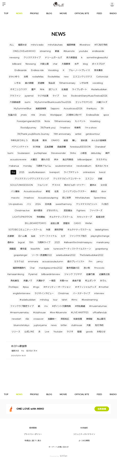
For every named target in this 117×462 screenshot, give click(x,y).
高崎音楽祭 (41, 108)
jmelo (24, 115)
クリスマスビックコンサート (67, 178)
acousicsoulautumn (52, 261)
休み (56, 159)
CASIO (77, 223)
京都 (100, 178)
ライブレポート (79, 89)
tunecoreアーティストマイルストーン (72, 248)
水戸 (76, 64)
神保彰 (89, 319)
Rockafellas (54, 76)
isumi (27, 102)
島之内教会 (68, 159)
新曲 (57, 51)
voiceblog (97, 83)
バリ (29, 204)
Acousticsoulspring (48, 197)
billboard (16, 64)
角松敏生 (15, 280)
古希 (26, 76)
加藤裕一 (52, 319)
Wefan (88, 223)
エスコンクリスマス (82, 76)
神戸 (107, 153)
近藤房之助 (104, 274)
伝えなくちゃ (102, 166)
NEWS (19, 13)
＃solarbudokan (27, 299)
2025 (21, 172)
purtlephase (40, 153)
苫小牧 (87, 268)
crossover (38, 319)
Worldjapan (56, 115)
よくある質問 (84, 440)
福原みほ (22, 44)
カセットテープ (84, 217)
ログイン (112, 4)
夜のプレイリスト (75, 261)
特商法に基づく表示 (33, 440)
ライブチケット (71, 172)
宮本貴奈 (98, 70)
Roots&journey (28, 127)
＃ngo (36, 287)
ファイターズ (96, 210)
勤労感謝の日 (73, 268)
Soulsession (24, 153)
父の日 (104, 185)
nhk (33, 115)
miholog (44, 299)
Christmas (63, 293)
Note (47, 121)
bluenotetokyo (21, 325)
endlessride (98, 51)
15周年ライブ (44, 242)
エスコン (89, 178)
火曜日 (34, 159)
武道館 (41, 83)
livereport (55, 172)
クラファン (15, 95)
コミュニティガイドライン (84, 434)
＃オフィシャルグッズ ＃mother (92, 287)
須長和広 (65, 319)
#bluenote (69, 51)
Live (47, 331)
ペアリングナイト (20, 146)
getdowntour (93, 134)
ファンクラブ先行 (78, 236)
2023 (57, 242)
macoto (15, 197)
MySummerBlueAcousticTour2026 (53, 102)
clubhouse (76, 325)
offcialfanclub (100, 312)
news (54, 325)
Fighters (80, 210)
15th (31, 242)
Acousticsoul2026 (73, 108)
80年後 (36, 146)
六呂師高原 (15, 102)
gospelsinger (20, 255)
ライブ (56, 95)
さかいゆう (14, 76)
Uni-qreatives (16, 204)
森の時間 (29, 83)
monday (27, 166)
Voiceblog (53, 70)
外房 (48, 229)
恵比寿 (35, 140)
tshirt (64, 299)
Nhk (42, 89)
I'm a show (91, 127)
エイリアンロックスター (74, 191)
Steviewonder (58, 153)
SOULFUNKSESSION (21, 185)
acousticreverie (18, 159)
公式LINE (29, 331)
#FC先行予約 (100, 44)
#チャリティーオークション (57, 287)
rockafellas (37, 76)
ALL (12, 44)
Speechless (100, 197)
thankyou (92, 108)
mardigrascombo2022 (50, 268)
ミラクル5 (19, 261)
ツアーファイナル (48, 236)
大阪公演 (44, 64)
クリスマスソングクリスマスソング (32, 178)
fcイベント (80, 121)
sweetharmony (64, 204)
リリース (16, 331)
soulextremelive (63, 166)
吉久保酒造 (71, 57)
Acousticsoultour (33, 191)
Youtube (57, 331)
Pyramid (32, 274)
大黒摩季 (66, 64)
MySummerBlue (22, 108)
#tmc (74, 299)
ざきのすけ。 (53, 210)
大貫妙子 (40, 280)
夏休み (93, 185)
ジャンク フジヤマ (73, 274)
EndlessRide (92, 115)
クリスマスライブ (32, 57)
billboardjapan (85, 159)
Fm (90, 261)
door (103, 191)
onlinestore (89, 172)
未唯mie (64, 280)
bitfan (64, 325)
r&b (27, 319)
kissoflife (35, 248)
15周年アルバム (43, 166)
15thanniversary (67, 83)
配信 (79, 331)
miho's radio (37, 44)
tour (55, 299)
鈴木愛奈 (38, 210)
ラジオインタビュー (44, 293)
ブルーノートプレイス (79, 70)
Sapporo (55, 108)
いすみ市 (84, 83)
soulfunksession (36, 172)
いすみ (17, 83)
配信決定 (100, 217)
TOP (6, 13)
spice (106, 115)
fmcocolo (99, 268)
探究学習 (59, 229)
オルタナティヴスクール (79, 229)
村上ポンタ (90, 280)
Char (32, 268)
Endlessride (20, 70)
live (65, 95)
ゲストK (56, 185)
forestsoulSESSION (80, 146)
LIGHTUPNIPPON (22, 217)
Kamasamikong (15, 274)
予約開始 (40, 217)
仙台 (33, 236)
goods (89, 331)
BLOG (49, 13)
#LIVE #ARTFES (80, 312)
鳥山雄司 (101, 319)
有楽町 (77, 127)
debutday (96, 153)
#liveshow (85, 44)
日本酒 (48, 204)
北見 (56, 191)
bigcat (21, 242)
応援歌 (11, 236)
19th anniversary (62, 134)
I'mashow (65, 127)
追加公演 (54, 223)
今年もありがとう (19, 140)
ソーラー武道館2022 (42, 255)
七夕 (63, 236)
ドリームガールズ (53, 57)
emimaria (33, 261)
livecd (102, 172)
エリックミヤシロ (83, 102)
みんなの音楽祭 (98, 140)
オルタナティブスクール (61, 217)
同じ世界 (66, 197)
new (66, 76)
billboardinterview (50, 274)
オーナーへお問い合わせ (58, 447)
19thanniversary (62, 121)
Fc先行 (105, 204)
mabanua (14, 166)
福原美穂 (71, 44)
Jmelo (42, 115)
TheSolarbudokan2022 (91, 255)
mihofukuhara (55, 44)
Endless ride (37, 70)
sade (46, 248)
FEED (99, 13)
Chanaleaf (100, 146)
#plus (26, 287)
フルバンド (42, 185)
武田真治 (68, 210)
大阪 (88, 325)
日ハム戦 (22, 236)
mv (46, 306)
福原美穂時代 (19, 268)
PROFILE (34, 13)
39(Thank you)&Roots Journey (33, 134)
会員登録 (102, 409)
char (55, 64)
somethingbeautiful (97, 57)
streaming (45, 51)
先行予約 (99, 325)
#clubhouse (39, 312)
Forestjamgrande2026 (28, 121)
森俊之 (94, 191)
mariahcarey (103, 242)
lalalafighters (101, 229)
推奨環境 (33, 428)
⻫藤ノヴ (27, 280)
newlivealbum (83, 166)
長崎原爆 (61, 146)
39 (102, 108)
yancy (100, 261)
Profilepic (14, 287)
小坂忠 (83, 153)
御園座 (12, 248)
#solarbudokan (99, 89)
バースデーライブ (81, 293)
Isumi (10, 153)
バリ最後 (15, 191)
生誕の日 (12, 115)
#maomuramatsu (19, 312)
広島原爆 (48, 146)
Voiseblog (95, 121)
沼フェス (53, 89)
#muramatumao (98, 306)
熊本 (45, 140)
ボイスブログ (98, 64)
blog (85, 64)
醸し (74, 140)
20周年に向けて (74, 115)
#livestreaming (90, 299)
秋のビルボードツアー (75, 185)
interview (99, 293)
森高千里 (76, 280)
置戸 (33, 89)
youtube (83, 51)
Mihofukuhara (82, 197)
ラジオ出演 (43, 95)
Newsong (30, 64)
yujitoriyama (40, 325)
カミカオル (101, 159)
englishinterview (21, 293)
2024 (38, 204)
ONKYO (55, 140)
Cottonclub (102, 76)
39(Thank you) (48, 127)
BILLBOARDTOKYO (35, 223)
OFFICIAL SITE (81, 13)
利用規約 (84, 428)
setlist (78, 134)
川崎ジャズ (102, 102)
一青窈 (52, 280)
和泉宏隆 (77, 319)
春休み (10, 242)
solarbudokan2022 (65, 255)
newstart (16, 319)
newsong (14, 57)
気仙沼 (51, 83)
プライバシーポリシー (33, 434)
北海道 (64, 89)
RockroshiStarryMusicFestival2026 (89, 95)
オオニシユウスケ (18, 89)
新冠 (48, 191)
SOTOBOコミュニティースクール (25, 229)
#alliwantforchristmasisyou (78, 242)
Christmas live (22, 210)
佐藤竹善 (90, 274)
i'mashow (29, 197)
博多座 (23, 248)
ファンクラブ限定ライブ (22, 306)
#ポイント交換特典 (61, 306)
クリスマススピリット (86, 204)
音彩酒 (84, 140)
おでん (103, 280)
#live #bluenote (58, 312)
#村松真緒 (80, 306)
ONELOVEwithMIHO (24, 51)
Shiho (73, 153)
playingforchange (100, 236)
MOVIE (63, 13)
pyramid (29, 95)
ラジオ (70, 331)
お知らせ (101, 331)
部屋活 (66, 223)
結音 (66, 140)
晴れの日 (45, 159)
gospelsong (101, 248)
